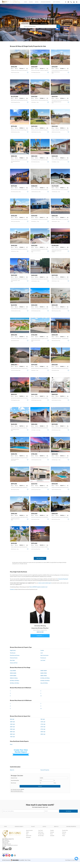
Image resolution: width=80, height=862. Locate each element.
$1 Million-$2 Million (45, 678)
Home (25, 1)
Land (41, 652)
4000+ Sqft (12, 734)
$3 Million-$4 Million (45, 680)
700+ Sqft (42, 719)
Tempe (63, 835)
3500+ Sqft (42, 731)
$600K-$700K (43, 673)
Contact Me (39, 635)
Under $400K (13, 670)
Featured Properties (45, 1)
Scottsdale (52, 835)
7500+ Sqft (12, 736)
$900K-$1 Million (14, 678)
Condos (42, 650)
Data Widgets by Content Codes (71, 860)
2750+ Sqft (42, 729)
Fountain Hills (65, 830)
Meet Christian (56, 1)
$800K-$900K (43, 675)
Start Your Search (40, 558)
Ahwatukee (28, 837)
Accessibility (21, 860)
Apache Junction (29, 830)
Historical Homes (13, 657)
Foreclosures (43, 657)
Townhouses (12, 652)
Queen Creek (28, 835)
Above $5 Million (44, 683)
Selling (31, 1)
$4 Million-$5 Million (14, 683)
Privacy (29, 860)
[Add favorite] (28, 72)
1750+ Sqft (42, 724)
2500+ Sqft (12, 729)
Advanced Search (19, 826)
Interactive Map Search (63, 579)
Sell (44, 23)
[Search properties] (58, 26)
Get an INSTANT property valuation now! (38, 586)
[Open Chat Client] (76, 858)
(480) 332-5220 (40, 632)
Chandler (52, 830)
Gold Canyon (40, 832)
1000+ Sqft (12, 721)
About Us (12, 769)
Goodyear (52, 832)
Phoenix (63, 833)
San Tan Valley (41, 835)
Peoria (51, 833)
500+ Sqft (12, 719)
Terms (26, 860)
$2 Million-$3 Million (14, 680)
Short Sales (12, 660)
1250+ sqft (42, 721)
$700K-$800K (13, 675)
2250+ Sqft (42, 726)
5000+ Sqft (42, 734)
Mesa (11, 744)
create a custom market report (44, 582)
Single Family (13, 650)
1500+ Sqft (12, 724)
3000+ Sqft (12, 731)
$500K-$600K (13, 673)
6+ (41, 695)
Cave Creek (40, 830)
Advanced (34, 23)
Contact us (12, 589)
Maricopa (64, 832)
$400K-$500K (43, 670)
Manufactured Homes (14, 655)
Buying (36, 1)
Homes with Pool (13, 662)
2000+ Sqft (12, 726)
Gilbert (27, 832)
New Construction (44, 655)
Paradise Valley (41, 833)
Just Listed (42, 660)
